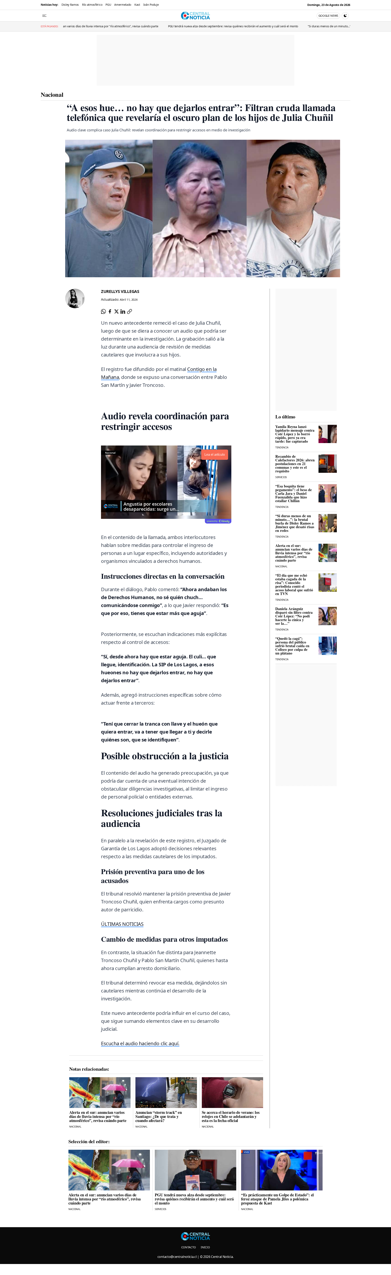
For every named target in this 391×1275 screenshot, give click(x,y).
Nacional (52, 94)
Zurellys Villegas (120, 291)
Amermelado (122, 5)
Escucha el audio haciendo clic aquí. (140, 1043)
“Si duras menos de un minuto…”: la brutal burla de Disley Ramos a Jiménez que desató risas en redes (319, 26)
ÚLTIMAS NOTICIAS (122, 924)
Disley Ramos (70, 5)
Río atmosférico (92, 5)
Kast (137, 5)
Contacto (188, 1247)
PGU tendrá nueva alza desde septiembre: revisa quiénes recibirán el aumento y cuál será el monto (178, 26)
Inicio (205, 1247)
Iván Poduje (151, 5)
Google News (328, 16)
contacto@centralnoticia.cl (177, 1256)
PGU (108, 5)
